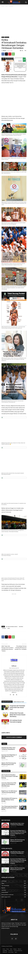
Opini (6, 6)
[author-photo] (14, 663)
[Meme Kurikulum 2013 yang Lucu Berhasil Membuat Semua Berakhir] (23, 800)
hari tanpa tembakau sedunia (11, 626)
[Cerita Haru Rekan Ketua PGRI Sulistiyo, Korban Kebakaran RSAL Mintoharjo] (23, 784)
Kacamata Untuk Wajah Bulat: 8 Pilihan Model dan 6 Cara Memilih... (9, 756)
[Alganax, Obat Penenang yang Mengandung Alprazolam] (23, 764)
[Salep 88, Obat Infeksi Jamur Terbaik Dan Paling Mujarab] (23, 749)
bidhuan (4, 50)
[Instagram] (14, 695)
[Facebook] (2, 54)
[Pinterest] (9, 54)
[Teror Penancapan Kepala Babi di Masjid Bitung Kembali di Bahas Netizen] (23, 808)
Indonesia (11, 6)
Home (2, 6)
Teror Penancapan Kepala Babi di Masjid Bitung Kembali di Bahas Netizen (9, 808)
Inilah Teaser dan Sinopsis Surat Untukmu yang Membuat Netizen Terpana (7, 648)
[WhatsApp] (13, 54)
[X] (6, 54)
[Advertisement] (14, 22)
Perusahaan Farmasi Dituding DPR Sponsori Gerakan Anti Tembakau (21, 647)
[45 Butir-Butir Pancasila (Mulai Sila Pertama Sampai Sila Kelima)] (5, 714)
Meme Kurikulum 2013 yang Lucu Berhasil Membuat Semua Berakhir (9, 800)
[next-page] (5, 727)
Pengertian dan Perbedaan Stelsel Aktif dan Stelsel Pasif (17, 707)
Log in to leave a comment (14, 737)
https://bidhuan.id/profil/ (14, 668)
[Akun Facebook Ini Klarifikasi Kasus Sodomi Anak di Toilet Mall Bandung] (23, 776)
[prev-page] (2, 727)
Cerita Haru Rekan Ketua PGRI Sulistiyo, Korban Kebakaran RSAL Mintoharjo (8, 784)
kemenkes (21, 626)
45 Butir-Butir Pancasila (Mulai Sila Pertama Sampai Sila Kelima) (17, 714)
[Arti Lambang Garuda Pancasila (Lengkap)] (5, 722)
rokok (8, 628)
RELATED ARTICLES (7, 701)
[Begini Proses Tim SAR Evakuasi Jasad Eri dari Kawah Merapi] (23, 792)
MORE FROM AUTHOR (19, 701)
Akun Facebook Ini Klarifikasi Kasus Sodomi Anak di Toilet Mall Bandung (9, 776)
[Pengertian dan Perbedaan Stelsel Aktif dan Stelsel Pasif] (5, 707)
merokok (4, 628)
